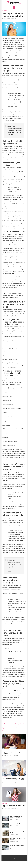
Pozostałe (4, 10)
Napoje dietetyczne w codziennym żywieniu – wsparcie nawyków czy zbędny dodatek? (13, 779)
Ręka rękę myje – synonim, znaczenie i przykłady (16, 817)
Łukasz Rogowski (15, 18)
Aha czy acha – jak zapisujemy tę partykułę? (13, 724)
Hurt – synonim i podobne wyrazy (17, 823)
